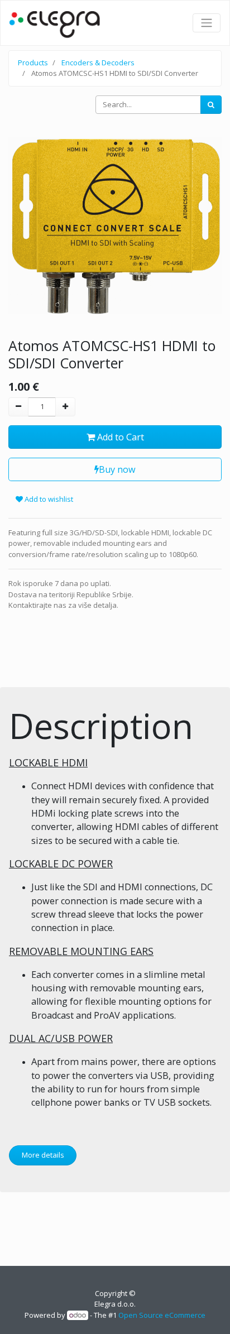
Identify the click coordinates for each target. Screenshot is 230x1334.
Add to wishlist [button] (48, 499)
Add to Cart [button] (119, 437)
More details (43, 1155)
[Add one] (65, 406)
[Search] (211, 104)
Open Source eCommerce (161, 1315)
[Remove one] (18, 406)
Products (33, 62)
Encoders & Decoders (98, 62)
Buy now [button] (117, 469)
